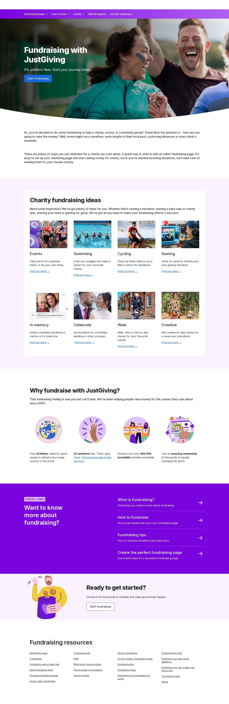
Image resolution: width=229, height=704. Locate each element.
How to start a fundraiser (42, 681)
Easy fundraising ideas (41, 670)
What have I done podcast (87, 664)
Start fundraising (38, 78)
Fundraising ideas (127, 670)
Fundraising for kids (172, 653)
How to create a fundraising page (135, 658)
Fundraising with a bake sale (44, 664)
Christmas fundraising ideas (44, 675)
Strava (165, 681)
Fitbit (76, 658)
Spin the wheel (81, 675)
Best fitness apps (39, 653)
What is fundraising (127, 653)
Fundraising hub (82, 653)
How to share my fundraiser (88, 670)
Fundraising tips (126, 664)
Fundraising (36, 658)
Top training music (171, 676)
